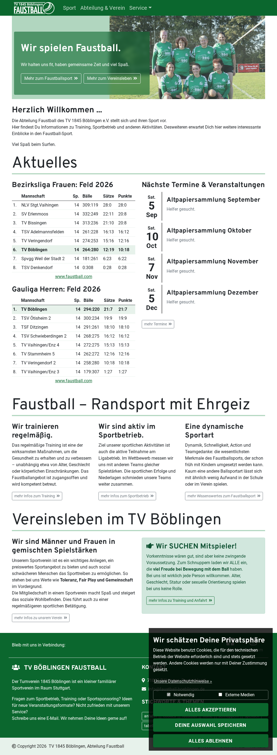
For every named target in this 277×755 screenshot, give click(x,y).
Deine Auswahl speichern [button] (210, 725)
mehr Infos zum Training (34, 496)
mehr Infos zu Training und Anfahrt (178, 600)
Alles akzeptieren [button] (210, 709)
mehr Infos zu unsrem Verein (38, 618)
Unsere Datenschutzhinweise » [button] (183, 681)
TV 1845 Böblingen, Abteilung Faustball (86, 746)
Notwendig (183, 694)
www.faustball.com (73, 276)
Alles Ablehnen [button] (211, 741)
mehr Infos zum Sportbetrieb (125, 496)
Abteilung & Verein (102, 8)
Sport (69, 8)
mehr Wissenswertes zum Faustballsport (221, 496)
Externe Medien (239, 694)
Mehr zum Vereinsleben (109, 78)
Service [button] (138, 8)
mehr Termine (155, 324)
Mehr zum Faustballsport (48, 78)
